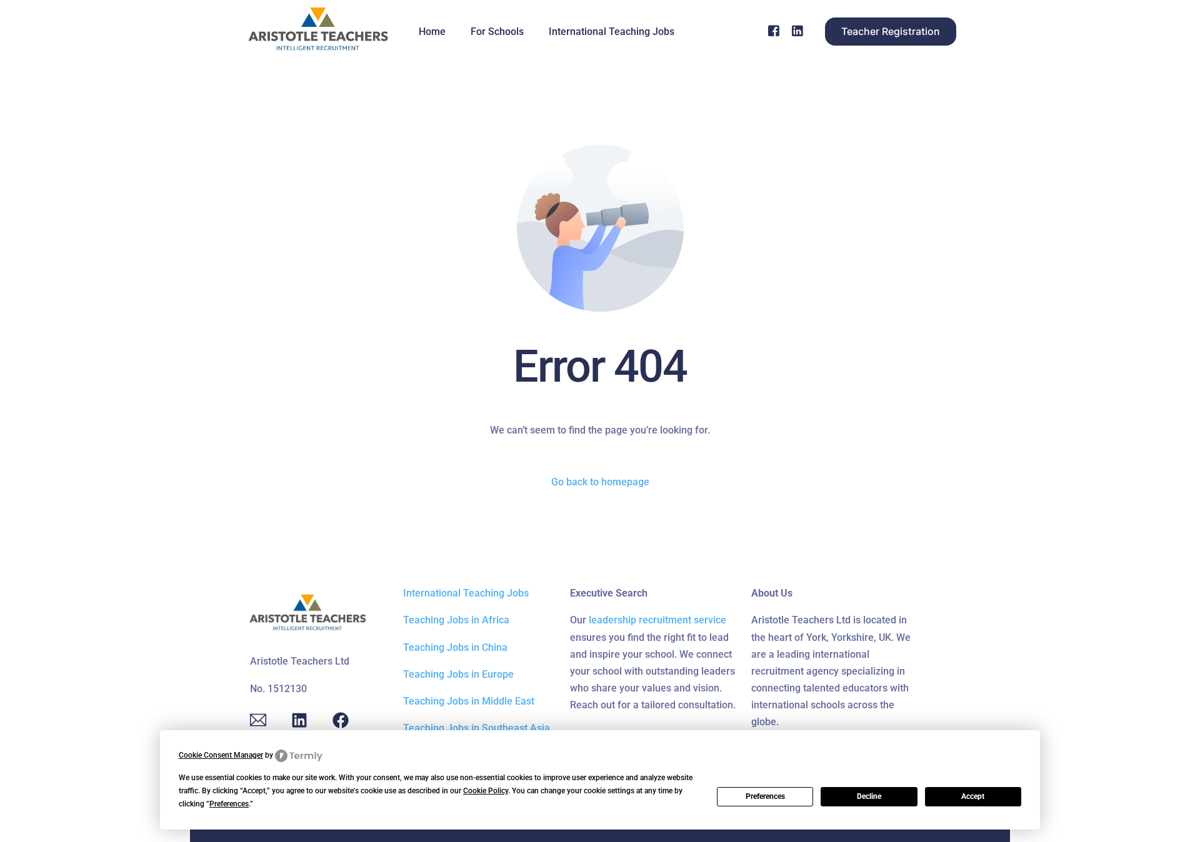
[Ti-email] (258, 720)
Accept (972, 796)
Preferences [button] (229, 804)
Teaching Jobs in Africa (456, 620)
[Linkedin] (299, 720)
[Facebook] (774, 31)
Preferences (765, 796)
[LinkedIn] (797, 31)
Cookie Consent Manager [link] (221, 755)
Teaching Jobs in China (455, 647)
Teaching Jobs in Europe (458, 674)
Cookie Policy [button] (485, 790)
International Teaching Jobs (466, 593)
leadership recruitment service (657, 620)
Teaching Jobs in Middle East (468, 701)
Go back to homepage (600, 482)
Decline (869, 796)
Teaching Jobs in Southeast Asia (476, 728)
